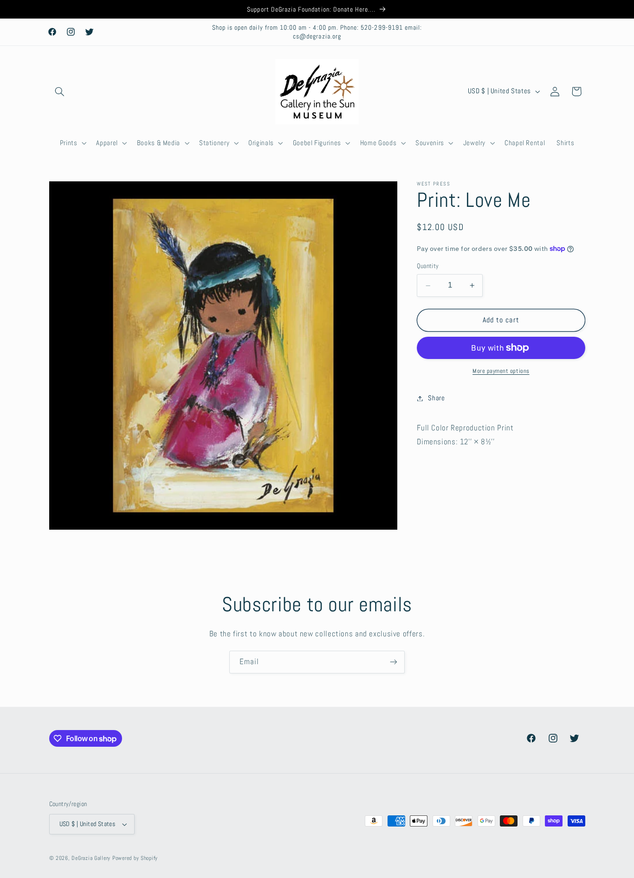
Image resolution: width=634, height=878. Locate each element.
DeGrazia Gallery (90, 858)
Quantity (428, 266)
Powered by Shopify (135, 858)
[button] (60, 91)
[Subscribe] (393, 662)
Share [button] (436, 398)
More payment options (501, 371)
